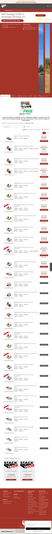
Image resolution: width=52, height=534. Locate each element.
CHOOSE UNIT (44, 141)
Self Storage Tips (42, 497)
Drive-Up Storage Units (32, 502)
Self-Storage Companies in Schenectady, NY (43, 507)
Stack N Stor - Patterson (27, 471)
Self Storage (30, 129)
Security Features (31, 509)
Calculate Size (46, 129)
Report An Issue (17, 497)
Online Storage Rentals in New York (43, 494)
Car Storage (30, 496)
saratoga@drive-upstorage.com (9, 27)
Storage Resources (7, 503)
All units (24, 129)
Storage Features (42, 512)
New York (16, 123)
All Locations (9, 123)
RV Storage (30, 508)
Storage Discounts (42, 514)
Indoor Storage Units (32, 504)
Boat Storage (30, 494)
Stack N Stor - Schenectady (11, 471)
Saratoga (22, 123)
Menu (49, 6)
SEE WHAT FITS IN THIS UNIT (8, 164)
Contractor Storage (32, 501)
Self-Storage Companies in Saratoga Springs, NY (43, 503)
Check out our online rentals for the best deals (26, 2)
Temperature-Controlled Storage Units (33, 512)
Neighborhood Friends (7, 501)
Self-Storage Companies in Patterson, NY (43, 500)
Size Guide (41, 509)
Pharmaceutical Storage (33, 506)
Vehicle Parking (37, 129)
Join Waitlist (44, 283)
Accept (38, 528)
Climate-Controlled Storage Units (32, 498)
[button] (49, 522)
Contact (15, 496)
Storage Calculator (42, 511)
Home (3, 123)
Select (11, 479)
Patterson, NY (6, 494)
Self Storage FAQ (42, 496)
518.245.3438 (5, 25)
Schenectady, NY (6, 496)
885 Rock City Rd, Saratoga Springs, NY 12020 (12, 24)
